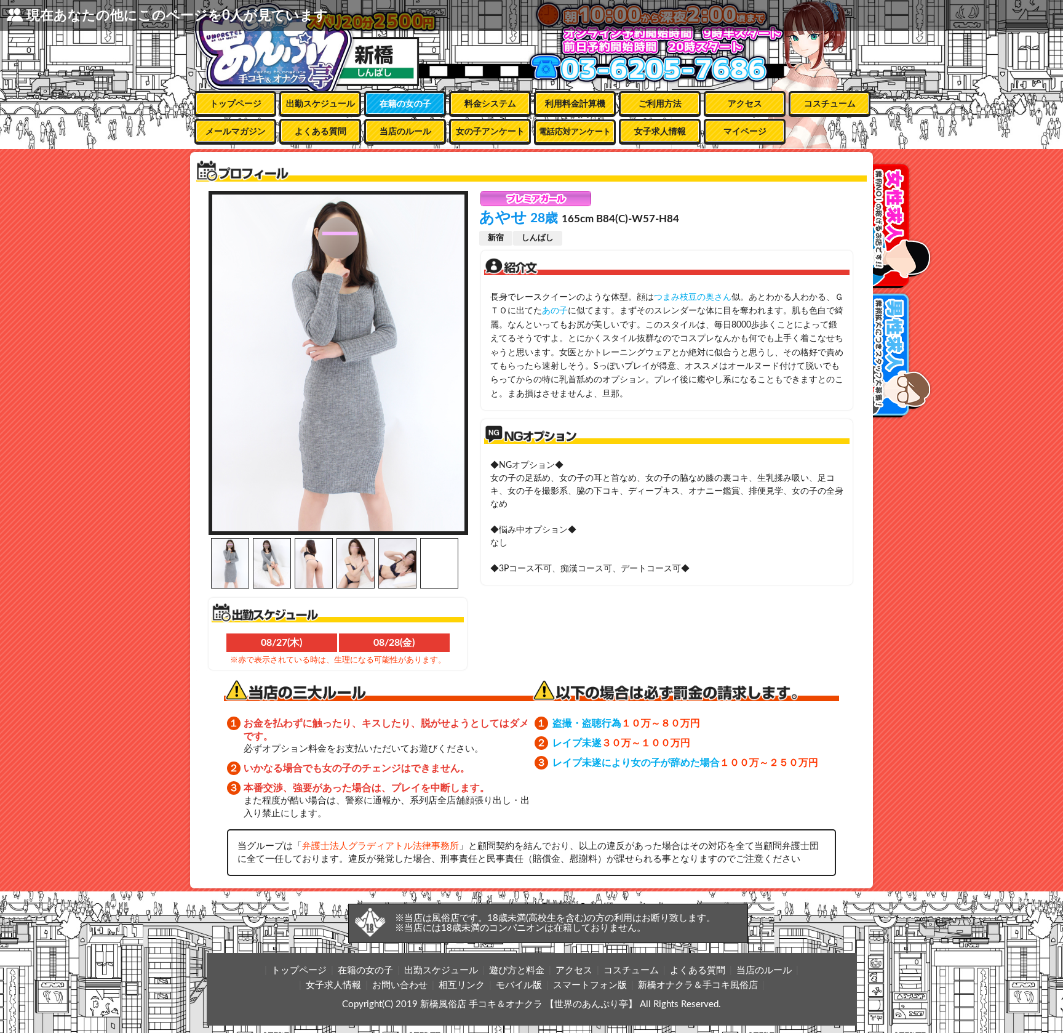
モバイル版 (519, 985)
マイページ (744, 131)
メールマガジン (235, 131)
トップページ (235, 104)
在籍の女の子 (405, 104)
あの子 (555, 311)
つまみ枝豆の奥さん (692, 297)
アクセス (745, 104)
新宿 (496, 238)
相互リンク (462, 985)
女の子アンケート (490, 131)
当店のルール (405, 131)
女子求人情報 (660, 131)
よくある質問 (320, 131)
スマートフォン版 (590, 985)
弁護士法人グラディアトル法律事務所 (380, 846)
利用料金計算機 (575, 104)
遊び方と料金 (516, 970)
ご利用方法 (660, 104)
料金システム (490, 104)
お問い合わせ (400, 985)
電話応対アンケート (575, 132)
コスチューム (830, 104)
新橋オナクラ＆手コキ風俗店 (698, 985)
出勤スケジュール (320, 104)
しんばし (538, 238)
